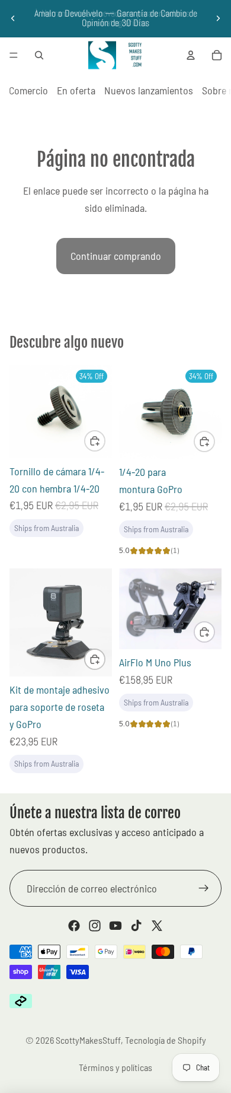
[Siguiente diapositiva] (218, 18)
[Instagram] (95, 926)
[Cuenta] (191, 55)
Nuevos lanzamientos (148, 90)
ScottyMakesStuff (88, 1040)
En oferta (76, 90)
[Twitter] (157, 926)
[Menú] (13, 55)
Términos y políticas (115, 1067)
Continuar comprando (115, 255)
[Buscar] (39, 55)
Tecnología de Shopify (165, 1040)
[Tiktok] (136, 926)
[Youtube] (115, 926)
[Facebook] (74, 926)
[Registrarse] (203, 888)
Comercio (28, 90)
